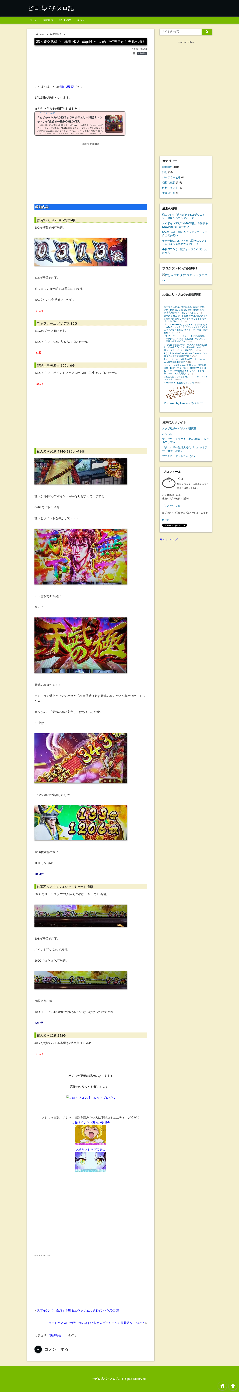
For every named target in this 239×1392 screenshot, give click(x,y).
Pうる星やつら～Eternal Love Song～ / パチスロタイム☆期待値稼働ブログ (186, 354)
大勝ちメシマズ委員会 (91, 1149)
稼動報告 (48, 19)
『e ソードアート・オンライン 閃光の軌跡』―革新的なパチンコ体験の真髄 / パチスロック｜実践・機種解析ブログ (186, 339)
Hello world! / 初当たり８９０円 (179, 383)
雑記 (164, 172)
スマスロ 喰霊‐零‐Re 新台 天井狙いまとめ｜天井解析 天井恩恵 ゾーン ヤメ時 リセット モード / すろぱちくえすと (186, 319)
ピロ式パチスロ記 (51, 8)
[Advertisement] (90, 71)
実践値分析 (168, 192)
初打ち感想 (65, 19)
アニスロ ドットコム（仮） (179, 456)
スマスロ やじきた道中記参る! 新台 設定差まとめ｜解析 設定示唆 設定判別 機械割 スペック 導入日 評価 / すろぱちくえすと (185, 310)
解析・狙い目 (170, 187)
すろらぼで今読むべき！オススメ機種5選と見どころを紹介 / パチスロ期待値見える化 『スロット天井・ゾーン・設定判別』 (185, 347)
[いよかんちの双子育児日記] (181, 398)
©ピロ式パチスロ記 (106, 1378)
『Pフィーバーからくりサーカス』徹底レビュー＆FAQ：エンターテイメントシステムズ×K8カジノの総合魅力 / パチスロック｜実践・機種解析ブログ (186, 328)
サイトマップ (168, 539)
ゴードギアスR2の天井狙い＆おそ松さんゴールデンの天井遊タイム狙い (96, 1323)
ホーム (33, 19)
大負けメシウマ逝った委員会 (90, 1122)
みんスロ (167, 433)
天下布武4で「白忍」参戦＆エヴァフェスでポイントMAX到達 (78, 1310)
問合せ (81, 19)
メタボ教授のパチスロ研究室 (179, 428)
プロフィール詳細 (171, 505)
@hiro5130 (66, 86)
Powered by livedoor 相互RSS (183, 403)
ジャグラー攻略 (171, 177)
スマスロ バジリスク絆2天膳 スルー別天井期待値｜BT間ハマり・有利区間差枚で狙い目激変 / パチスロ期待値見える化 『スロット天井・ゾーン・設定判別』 (185, 369)
